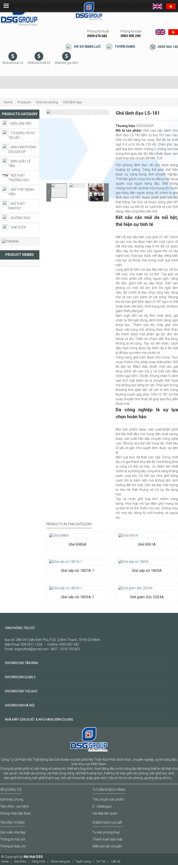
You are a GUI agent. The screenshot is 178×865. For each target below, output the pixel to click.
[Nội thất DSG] (19, 14)
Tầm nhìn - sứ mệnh (14, 806)
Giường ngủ (20, 218)
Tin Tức (101, 861)
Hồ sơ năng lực (87, 46)
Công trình (38, 861)
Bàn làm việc (21, 123)
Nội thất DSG (33, 857)
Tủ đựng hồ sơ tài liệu (21, 135)
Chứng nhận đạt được (15, 813)
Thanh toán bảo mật (107, 839)
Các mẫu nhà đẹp (12, 832)
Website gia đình (66, 63)
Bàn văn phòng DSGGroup (22, 149)
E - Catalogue (101, 806)
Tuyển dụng (125, 46)
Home (5, 861)
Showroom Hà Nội (20, 705)
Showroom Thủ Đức (21, 691)
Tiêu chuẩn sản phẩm (108, 799)
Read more (63, 530)
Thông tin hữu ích (12, 839)
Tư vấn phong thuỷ (106, 832)
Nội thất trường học (18, 178)
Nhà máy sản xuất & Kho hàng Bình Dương (39, 719)
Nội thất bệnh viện (21, 192)
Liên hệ (115, 861)
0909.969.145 (168, 47)
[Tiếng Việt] (171, 6)
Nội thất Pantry (16, 206)
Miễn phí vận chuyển (107, 846)
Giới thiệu (20, 861)
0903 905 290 (130, 36)
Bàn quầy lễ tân (19, 163)
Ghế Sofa (18, 227)
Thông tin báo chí (12, 846)
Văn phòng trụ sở (20, 628)
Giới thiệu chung (11, 799)
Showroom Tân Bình (21, 663)
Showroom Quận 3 (20, 677)
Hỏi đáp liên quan (104, 813)
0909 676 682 (97, 36)
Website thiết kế (39, 63)
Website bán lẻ (12, 63)
